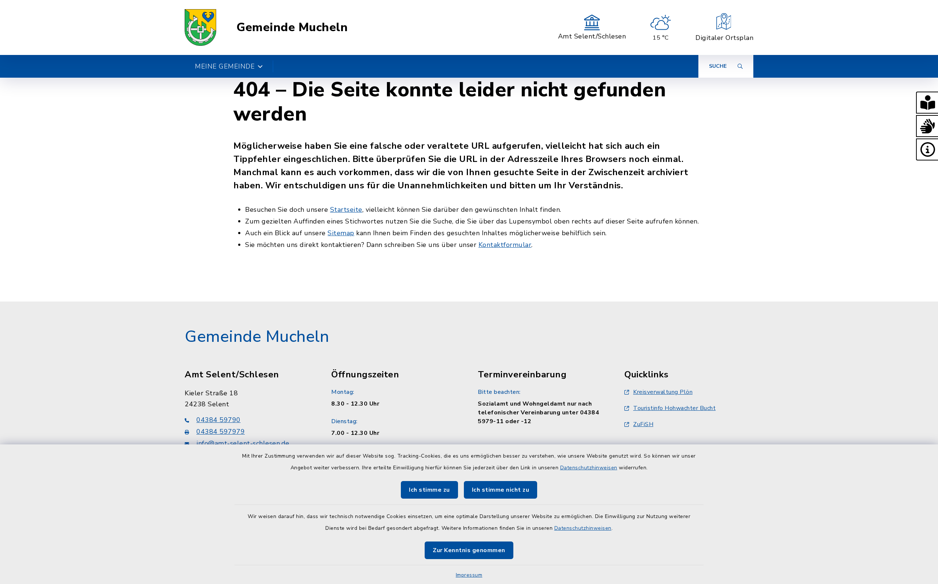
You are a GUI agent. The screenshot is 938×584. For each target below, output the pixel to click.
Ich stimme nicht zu (500, 490)
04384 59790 (218, 419)
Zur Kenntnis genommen (469, 550)
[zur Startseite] (200, 27)
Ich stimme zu (429, 490)
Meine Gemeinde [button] (225, 66)
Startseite (346, 209)
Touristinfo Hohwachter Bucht (674, 408)
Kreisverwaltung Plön (663, 392)
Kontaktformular (505, 244)
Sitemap (341, 233)
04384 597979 (220, 431)
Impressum (469, 575)
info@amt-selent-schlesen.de (242, 443)
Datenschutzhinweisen (588, 467)
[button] (927, 103)
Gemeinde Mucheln (292, 27)
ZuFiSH (643, 424)
